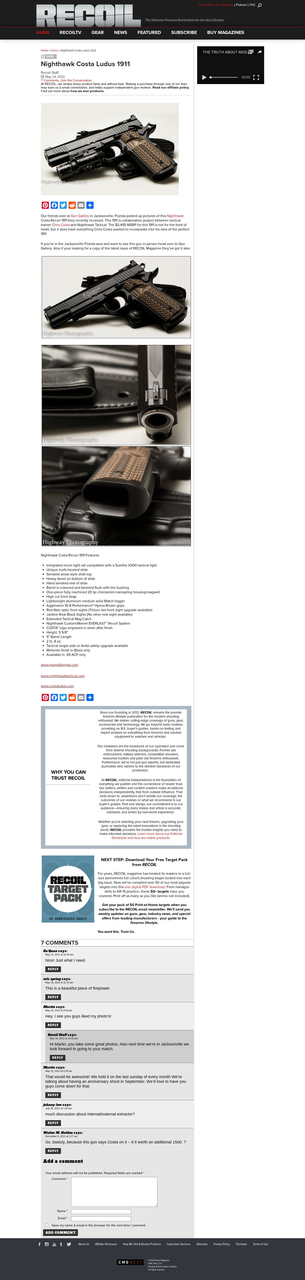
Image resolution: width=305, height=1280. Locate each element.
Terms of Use (260, 1244)
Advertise (202, 1244)
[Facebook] (40, 1245)
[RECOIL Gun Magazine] (88, 25)
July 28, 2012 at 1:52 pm (58, 1108)
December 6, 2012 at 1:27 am (61, 1136)
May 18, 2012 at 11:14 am (59, 982)
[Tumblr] (62, 1245)
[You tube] (55, 1245)
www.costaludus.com (57, 686)
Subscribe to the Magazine (216, 4)
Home (44, 50)
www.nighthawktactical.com (63, 676)
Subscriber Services (178, 1244)
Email (63, 1218)
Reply (53, 969)
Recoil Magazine (162, 1260)
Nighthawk (175, 216)
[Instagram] (47, 1245)
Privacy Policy (222, 1244)
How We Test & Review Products (142, 1244)
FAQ (252, 4)
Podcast (241, 4)
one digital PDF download (145, 887)
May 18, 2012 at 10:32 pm (64, 1038)
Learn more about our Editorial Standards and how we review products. (147, 836)
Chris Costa (61, 225)
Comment (60, 1179)
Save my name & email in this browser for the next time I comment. (99, 1225)
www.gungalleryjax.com (59, 665)
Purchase (241, 1244)
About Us (83, 1244)
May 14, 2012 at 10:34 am (59, 954)
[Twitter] (69, 1245)
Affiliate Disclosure (106, 1244)
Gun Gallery (80, 216)
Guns (54, 50)
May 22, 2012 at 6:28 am (58, 1071)
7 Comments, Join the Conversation (66, 80)
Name (62, 1211)
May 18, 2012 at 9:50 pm (58, 1010)
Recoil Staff (49, 72)
